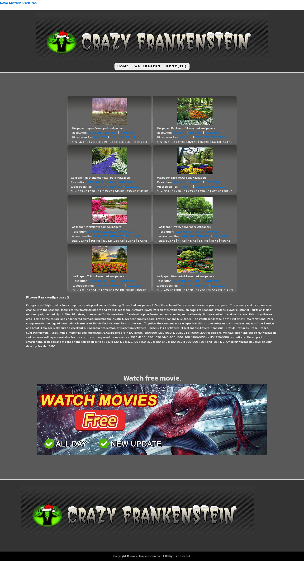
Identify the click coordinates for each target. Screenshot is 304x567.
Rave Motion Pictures (18, 3)
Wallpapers (147, 66)
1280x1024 (110, 133)
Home (123, 66)
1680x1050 (116, 137)
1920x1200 (133, 137)
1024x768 (94, 133)
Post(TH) (176, 66)
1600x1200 (126, 133)
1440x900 (100, 137)
